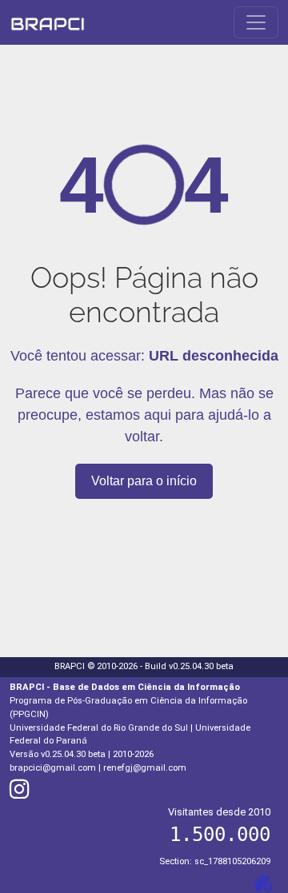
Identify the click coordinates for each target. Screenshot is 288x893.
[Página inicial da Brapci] (48, 22)
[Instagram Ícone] (19, 793)
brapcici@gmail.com (53, 768)
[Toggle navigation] (256, 22)
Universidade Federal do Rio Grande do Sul (99, 728)
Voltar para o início (144, 481)
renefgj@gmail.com (144, 768)
